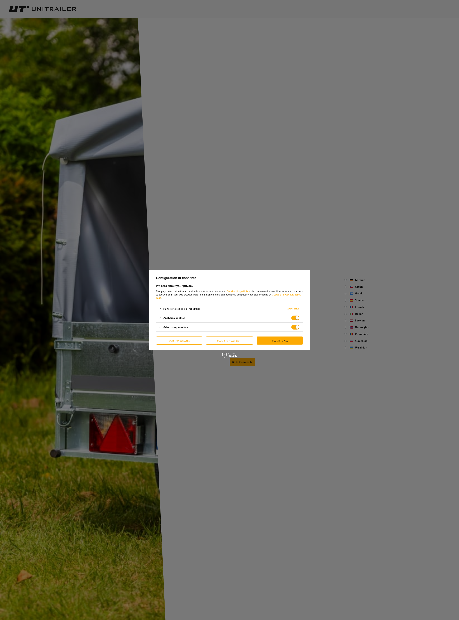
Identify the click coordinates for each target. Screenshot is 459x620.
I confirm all (280, 340)
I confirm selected (179, 340)
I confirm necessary (229, 340)
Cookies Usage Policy (238, 291)
